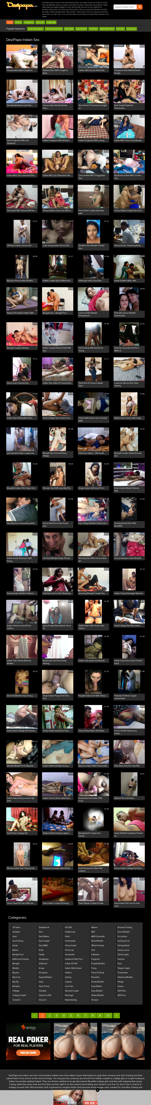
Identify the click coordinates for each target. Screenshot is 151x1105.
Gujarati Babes (45, 977)
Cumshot (16, 1000)
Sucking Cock (123, 941)
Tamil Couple (123, 954)
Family (41, 954)
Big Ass (15, 972)
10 (108, 1015)
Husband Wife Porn (74, 959)
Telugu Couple (123, 968)
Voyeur (120, 986)
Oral (93, 950)
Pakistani (95, 954)
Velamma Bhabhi (125, 977)
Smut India (131, 29)
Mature (94, 927)
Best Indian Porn (107, 29)
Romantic (95, 977)
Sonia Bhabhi (123, 932)
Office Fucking (97, 945)
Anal (14, 936)
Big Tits (15, 982)
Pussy (94, 968)
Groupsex (43, 972)
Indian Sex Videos (35, 29)
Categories (28, 22)
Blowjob (16, 986)
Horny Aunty (70, 945)
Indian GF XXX (71, 963)
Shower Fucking (124, 927)
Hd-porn (42, 1000)
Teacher (121, 959)
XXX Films (121, 991)
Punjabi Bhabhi (98, 963)
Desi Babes (44, 936)
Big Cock (16, 977)
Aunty (15, 945)
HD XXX (68, 927)
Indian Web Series (73, 968)
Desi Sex (120, 29)
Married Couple (72, 991)
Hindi (67, 936)
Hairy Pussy (44, 986)
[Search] (140, 7)
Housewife (70, 954)
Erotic (41, 950)
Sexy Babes (96, 986)
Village (120, 982)
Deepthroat (44, 927)
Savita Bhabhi (97, 982)
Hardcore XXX (45, 995)
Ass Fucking (17, 941)
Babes (15, 950)
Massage (69, 995)
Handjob (42, 991)
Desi (41, 932)
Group (41, 968)
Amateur (16, 932)
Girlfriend (43, 963)
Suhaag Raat (123, 945)
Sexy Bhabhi (81, 29)
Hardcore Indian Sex (54, 29)
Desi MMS (69, 29)
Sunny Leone (123, 950)
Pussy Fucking (97, 972)
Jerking (68, 977)
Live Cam (69, 986)
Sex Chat (40, 22)
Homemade (70, 941)
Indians (68, 972)
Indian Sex (51, 22)
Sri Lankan (122, 936)
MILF (93, 932)
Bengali (15, 963)
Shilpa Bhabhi (97, 995)
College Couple (19, 995)
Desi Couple (44, 941)
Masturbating (71, 1000)
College (15, 991)
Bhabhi (15, 968)
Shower (94, 1000)
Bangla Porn (18, 954)
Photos (18, 22)
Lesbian (68, 982)
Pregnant (95, 959)
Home (9, 22)
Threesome (122, 972)
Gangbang (43, 959)
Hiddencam (70, 932)
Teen (119, 963)
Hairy (41, 982)
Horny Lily (69, 950)
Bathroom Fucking (20, 959)
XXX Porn (93, 29)
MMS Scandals (98, 936)
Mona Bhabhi (97, 941)
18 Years (16, 927)
